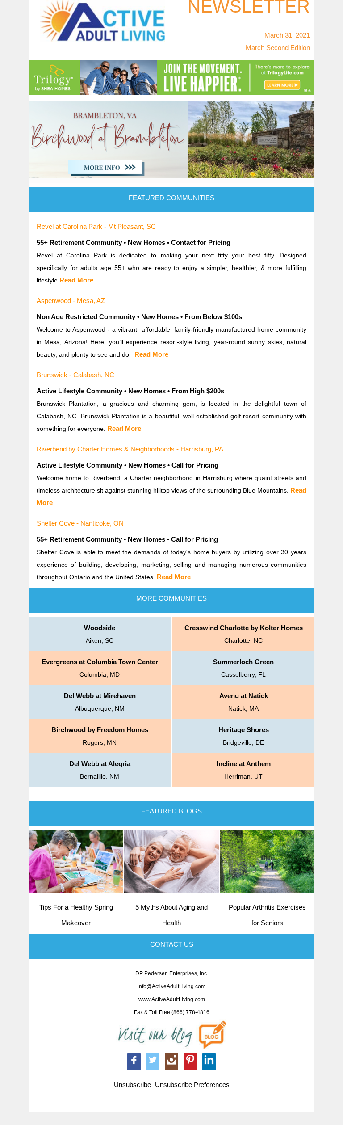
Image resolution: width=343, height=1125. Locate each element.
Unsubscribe (132, 1084)
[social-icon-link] (134, 1061)
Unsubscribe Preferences (192, 1084)
